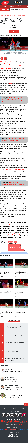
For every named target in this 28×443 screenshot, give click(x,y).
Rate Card (5, 408)
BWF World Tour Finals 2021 (15, 170)
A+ (2, 58)
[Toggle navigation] (25, 2)
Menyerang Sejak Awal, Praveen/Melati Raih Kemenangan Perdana (13, 100)
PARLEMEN (4, 6)
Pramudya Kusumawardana (14, 244)
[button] (19, 2)
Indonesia (11, 242)
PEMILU (12, 6)
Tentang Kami (14, 408)
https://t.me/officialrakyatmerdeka (16, 234)
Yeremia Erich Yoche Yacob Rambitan (16, 250)
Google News (11, 224)
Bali (10, 83)
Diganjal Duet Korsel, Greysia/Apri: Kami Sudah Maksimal (13, 183)
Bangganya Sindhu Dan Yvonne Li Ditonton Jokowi (13, 139)
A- (5, 58)
